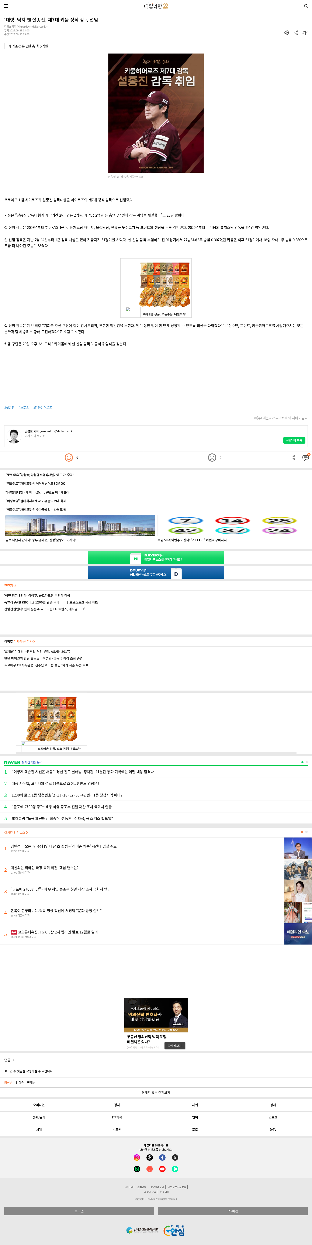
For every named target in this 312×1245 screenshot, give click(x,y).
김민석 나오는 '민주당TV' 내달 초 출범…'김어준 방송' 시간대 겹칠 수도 (64, 846)
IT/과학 (117, 1117)
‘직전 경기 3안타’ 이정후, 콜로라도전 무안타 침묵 (37, 595)
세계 (39, 1129)
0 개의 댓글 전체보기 (156, 1092)
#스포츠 (24, 407)
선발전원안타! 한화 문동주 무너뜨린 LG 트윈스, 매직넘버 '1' (44, 609)
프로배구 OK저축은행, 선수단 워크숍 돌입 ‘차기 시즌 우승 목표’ (46, 665)
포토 (195, 1129)
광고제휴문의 (157, 1187)
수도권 (117, 1129)
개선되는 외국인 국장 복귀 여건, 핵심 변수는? (45, 867)
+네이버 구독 (294, 440)
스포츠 (273, 1117)
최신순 (8, 1082)
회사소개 (129, 1187)
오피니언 (39, 1105)
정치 (117, 1105)
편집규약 (141, 1187)
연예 (195, 1117)
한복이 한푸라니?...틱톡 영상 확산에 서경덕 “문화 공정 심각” (56, 910)
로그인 (79, 1211)
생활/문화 (38, 1117)
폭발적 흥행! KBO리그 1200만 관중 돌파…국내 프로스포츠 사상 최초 (51, 602)
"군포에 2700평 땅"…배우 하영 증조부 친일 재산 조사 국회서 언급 (61, 889)
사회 (195, 1105)
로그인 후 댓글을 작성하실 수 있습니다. (28, 1071)
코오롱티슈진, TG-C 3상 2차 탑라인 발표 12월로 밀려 (54, 932)
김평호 (18, 641)
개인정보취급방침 (177, 1187)
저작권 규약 (150, 1192)
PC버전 (233, 1211)
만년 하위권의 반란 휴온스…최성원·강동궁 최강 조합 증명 (43, 658)
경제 (273, 1105)
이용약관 (164, 1192)
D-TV (273, 1129)
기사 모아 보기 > (35, 436)
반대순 (31, 1082)
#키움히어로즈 (42, 407)
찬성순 (20, 1082)
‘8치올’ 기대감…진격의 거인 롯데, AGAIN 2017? (37, 651)
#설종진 (9, 407)
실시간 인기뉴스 (15, 832)
